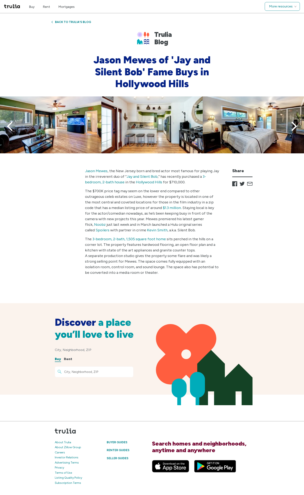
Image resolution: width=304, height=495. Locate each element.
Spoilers (102, 230)
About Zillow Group (68, 447)
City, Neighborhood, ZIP (73, 350)
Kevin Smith (157, 230)
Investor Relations (66, 457)
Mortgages (66, 7)
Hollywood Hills (149, 182)
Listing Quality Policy (68, 477)
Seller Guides (117, 458)
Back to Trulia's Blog (73, 22)
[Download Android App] (215, 466)
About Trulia (63, 442)
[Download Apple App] (170, 466)
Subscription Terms (68, 483)
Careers (60, 452)
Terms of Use (63, 473)
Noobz (100, 224)
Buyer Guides (117, 442)
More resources (281, 6)
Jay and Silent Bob (142, 176)
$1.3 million (172, 207)
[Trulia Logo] (12, 6)
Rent (46, 7)
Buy (32, 7)
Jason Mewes (96, 171)
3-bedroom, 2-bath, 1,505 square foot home (129, 239)
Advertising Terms (67, 462)
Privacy (59, 467)
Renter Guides (118, 450)
